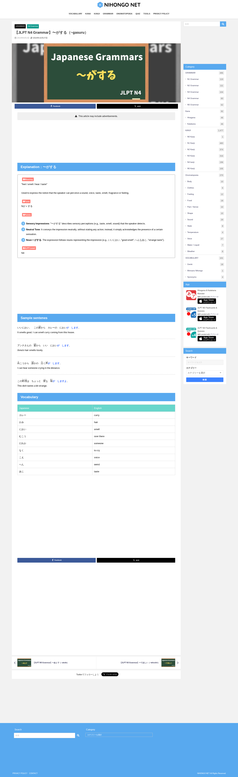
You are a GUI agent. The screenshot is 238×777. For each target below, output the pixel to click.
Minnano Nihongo (205, 271)
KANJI (97, 14)
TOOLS (146, 14)
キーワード (191, 357)
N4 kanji (205, 162)
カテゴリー (191, 368)
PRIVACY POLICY (161, 14)
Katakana (205, 124)
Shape (205, 213)
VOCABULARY (75, 14)
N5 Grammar (205, 105)
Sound (205, 220)
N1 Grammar (205, 79)
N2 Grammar (205, 85)
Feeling (205, 194)
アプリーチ (214, 297)
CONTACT (33, 773)
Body (205, 181)
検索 (205, 380)
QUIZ (138, 14)
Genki (205, 264)
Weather (205, 251)
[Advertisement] (96, 142)
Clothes (205, 188)
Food (205, 200)
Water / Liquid (205, 245)
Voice (205, 239)
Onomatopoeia (204, 175)
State (205, 226)
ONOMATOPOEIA (124, 14)
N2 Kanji (205, 149)
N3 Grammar (205, 92)
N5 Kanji (205, 168)
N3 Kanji (205, 156)
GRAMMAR (108, 14)
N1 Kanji (205, 143)
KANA (88, 14)
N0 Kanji (205, 137)
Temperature (205, 232)
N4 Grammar (33, 26)
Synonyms (205, 277)
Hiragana (205, 118)
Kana (204, 111)
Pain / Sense (205, 207)
